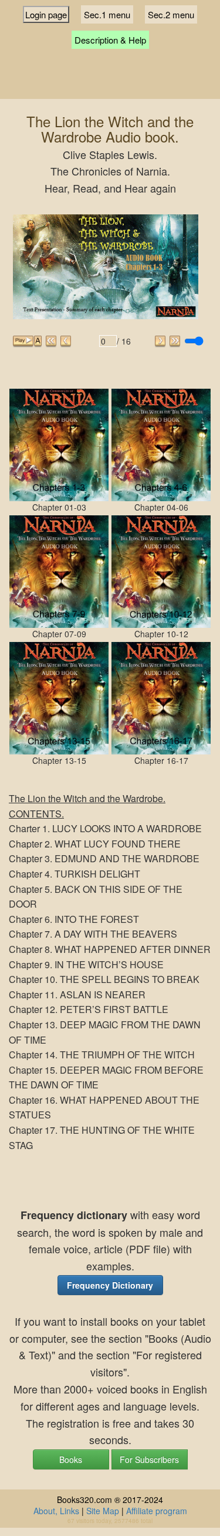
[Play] (23, 341)
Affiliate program (156, 1511)
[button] (110, 1285)
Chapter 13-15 (59, 760)
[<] (66, 341)
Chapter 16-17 (161, 760)
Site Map (102, 1511)
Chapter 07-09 (59, 634)
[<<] (51, 341)
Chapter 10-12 (161, 634)
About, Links (56, 1511)
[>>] (175, 341)
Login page (46, 14)
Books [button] (70, 1459)
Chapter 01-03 (59, 507)
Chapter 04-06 (161, 507)
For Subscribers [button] (149, 1459)
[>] (160, 341)
